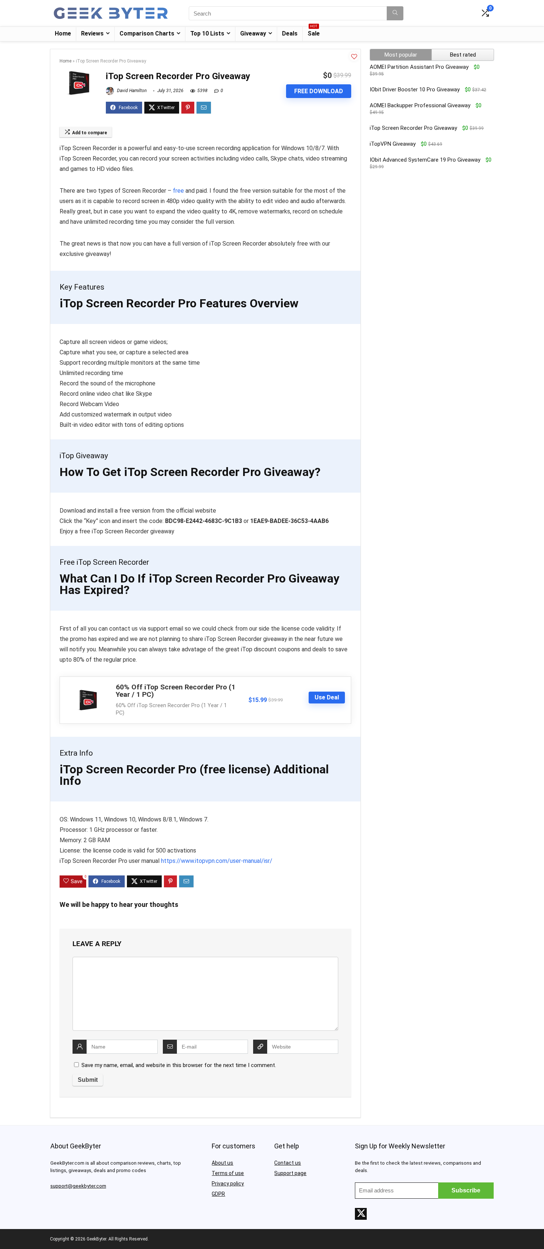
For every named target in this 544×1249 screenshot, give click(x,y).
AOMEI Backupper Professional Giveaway (420, 105)
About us (222, 1163)
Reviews (92, 33)
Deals (290, 33)
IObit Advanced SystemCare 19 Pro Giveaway (425, 159)
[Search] (395, 13)
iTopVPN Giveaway (393, 144)
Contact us (287, 1163)
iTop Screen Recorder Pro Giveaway (413, 128)
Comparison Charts (147, 33)
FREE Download (318, 91)
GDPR (218, 1194)
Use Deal (327, 697)
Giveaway (253, 33)
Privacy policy (228, 1183)
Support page (290, 1173)
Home (63, 33)
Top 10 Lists (207, 33)
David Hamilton (131, 90)
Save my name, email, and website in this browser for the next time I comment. (178, 1065)
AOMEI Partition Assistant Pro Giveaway (419, 67)
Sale (314, 32)
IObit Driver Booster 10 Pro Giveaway (415, 89)
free (178, 190)
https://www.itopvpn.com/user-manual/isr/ (216, 860)
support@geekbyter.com (78, 1186)
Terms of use (228, 1173)
